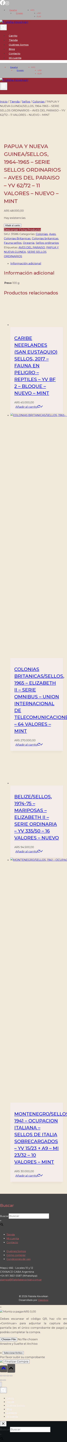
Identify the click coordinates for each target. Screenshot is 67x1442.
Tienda (13, 40)
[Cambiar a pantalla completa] (4, 1375)
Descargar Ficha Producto (22, 229)
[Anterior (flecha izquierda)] (1, 1380)
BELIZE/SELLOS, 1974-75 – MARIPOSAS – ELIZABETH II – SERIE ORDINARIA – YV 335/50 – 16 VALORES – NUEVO (36, 817)
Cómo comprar (16, 1255)
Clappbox (43, 1300)
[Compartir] (8, 1375)
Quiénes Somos (19, 44)
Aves (52, 234)
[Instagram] (7, 4)
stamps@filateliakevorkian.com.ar (21, 1279)
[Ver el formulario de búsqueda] (3, 27)
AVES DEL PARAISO (32, 247)
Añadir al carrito (12, 225)
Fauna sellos (13, 242)
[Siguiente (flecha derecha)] (4, 1380)
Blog (12, 49)
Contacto (14, 53)
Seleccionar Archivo (13, 1353)
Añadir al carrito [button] (26, 406)
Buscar (4, 1216)
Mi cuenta (13, 1238)
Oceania (28, 242)
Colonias (42, 234)
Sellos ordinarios (47, 242)
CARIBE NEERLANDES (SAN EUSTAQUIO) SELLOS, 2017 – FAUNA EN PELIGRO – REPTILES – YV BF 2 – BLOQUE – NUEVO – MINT (35, 365)
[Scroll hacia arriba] (3, 1368)
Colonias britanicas (45, 238)
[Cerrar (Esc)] (11, 1375)
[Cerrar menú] (1, 1384)
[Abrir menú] (3, 86)
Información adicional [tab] (25, 263)
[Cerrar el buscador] (3, 1423)
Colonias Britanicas (17, 238)
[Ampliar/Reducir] (1, 1375)
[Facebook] (2, 4)
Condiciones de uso (19, 1259)
